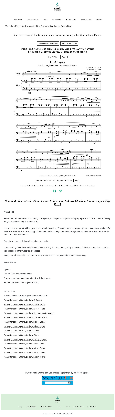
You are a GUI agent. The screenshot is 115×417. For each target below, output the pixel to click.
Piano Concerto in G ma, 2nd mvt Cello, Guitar (24, 304)
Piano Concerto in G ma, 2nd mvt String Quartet (25, 339)
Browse (7, 278)
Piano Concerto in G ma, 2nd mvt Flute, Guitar (24, 322)
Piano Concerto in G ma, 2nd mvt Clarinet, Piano (25, 317)
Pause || (65, 57)
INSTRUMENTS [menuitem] (32, 19)
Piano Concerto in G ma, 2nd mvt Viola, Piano (24, 348)
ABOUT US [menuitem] (92, 407)
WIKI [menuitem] (45, 19)
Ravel (57, 204)
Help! (77, 180)
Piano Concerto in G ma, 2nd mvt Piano (21, 335)
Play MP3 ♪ (52, 57)
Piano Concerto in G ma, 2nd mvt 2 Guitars (23, 300)
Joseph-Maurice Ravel (30, 278)
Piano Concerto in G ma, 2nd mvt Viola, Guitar (24, 344)
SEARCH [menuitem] (99, 19)
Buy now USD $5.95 (69, 43)
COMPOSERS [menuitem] (17, 19)
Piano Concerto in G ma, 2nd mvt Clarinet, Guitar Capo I (29, 313)
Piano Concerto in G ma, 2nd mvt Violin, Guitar (25, 352)
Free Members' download (45, 180)
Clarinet (23, 282)
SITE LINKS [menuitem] (72, 19)
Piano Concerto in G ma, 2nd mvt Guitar (22, 331)
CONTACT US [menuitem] (86, 19)
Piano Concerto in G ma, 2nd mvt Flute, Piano (24, 326)
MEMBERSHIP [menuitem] (57, 19)
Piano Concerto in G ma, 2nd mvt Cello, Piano (24, 309)
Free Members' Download (48, 43)
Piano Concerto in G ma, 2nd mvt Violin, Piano (24, 357)
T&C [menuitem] (68, 407)
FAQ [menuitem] (20, 407)
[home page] (57, 6)
